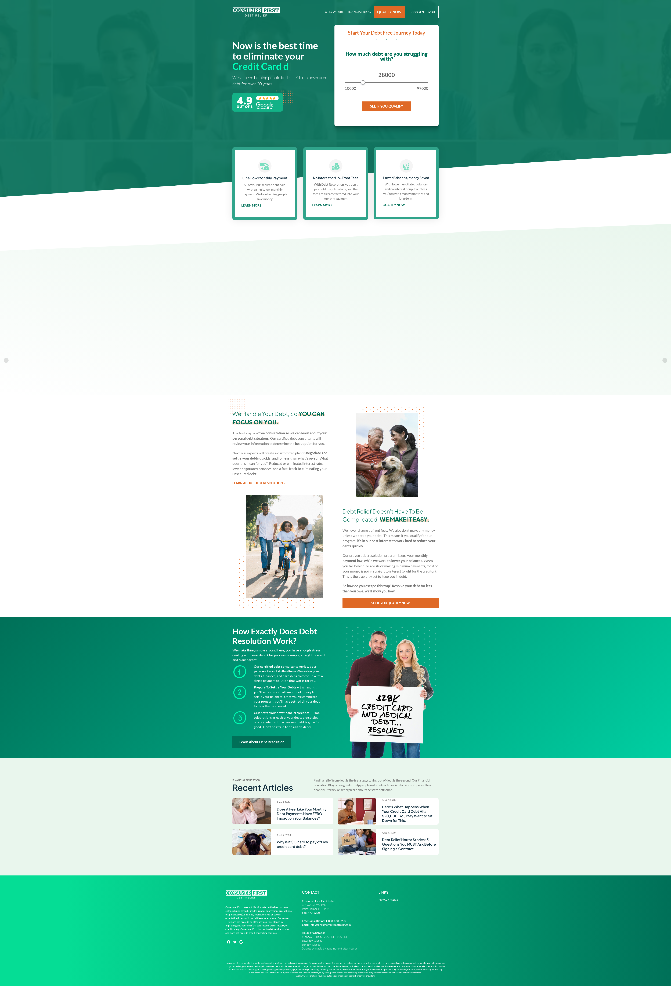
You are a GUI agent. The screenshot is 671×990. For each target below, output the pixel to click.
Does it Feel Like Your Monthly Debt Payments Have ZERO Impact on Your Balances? (301, 813)
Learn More (251, 205)
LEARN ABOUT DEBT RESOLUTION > (258, 483)
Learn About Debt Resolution (261, 742)
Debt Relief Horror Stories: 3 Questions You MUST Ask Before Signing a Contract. (409, 844)
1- (327, 920)
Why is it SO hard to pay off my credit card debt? (302, 844)
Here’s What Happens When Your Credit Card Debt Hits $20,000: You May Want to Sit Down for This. (407, 814)
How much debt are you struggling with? (386, 56)
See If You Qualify (386, 106)
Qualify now (394, 205)
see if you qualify (260, 318)
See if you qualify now (390, 603)
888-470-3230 (311, 912)
